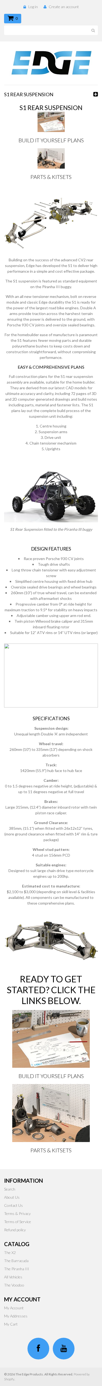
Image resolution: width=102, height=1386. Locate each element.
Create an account (64, 6)
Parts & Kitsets (51, 176)
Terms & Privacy (17, 1213)
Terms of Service (17, 1221)
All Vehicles (13, 1277)
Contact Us (13, 1205)
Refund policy (15, 1229)
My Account (14, 1307)
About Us (12, 1197)
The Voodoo (14, 1285)
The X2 (10, 1252)
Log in (33, 6)
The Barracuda (16, 1260)
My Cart (11, 1324)
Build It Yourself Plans (51, 140)
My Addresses (15, 1316)
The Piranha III (16, 1268)
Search (9, 1189)
